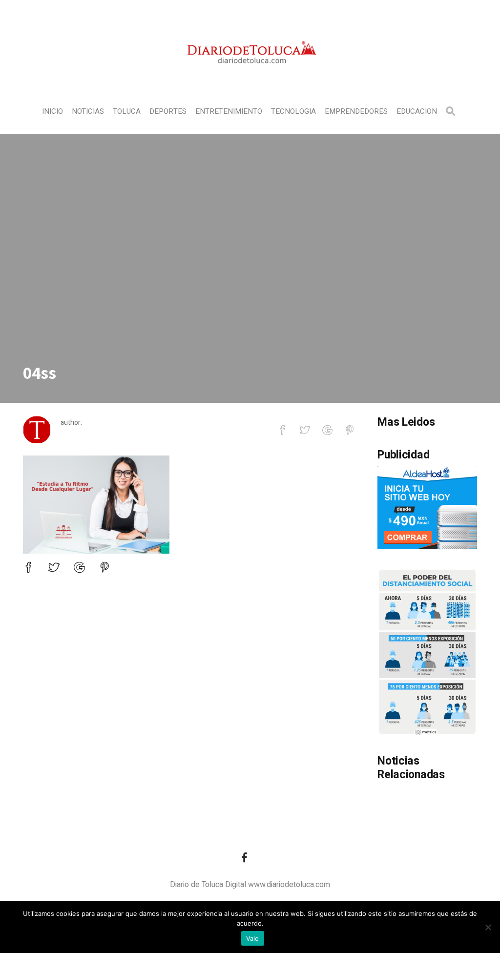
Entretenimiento (228, 111)
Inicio (52, 111)
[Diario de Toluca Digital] (250, 76)
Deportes (168, 111)
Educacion (416, 111)
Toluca (127, 111)
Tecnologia (293, 111)
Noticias (88, 111)
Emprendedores (356, 111)
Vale (252, 938)
